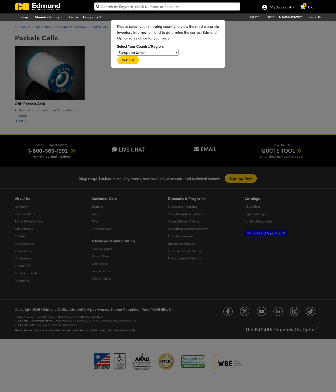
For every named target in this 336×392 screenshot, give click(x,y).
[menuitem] (26, 17)
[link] (310, 3)
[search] (167, 6)
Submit (128, 59)
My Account (280, 7)
